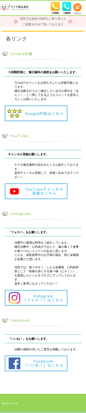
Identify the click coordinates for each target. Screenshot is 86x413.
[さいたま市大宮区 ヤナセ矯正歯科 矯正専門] (14, 6)
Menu (77, 7)
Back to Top (10, 403)
